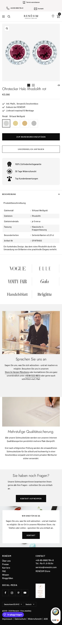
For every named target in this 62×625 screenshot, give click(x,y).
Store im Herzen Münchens (17, 372)
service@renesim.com (46, 567)
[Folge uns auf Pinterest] (18, 593)
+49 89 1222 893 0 (32, 375)
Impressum (7, 619)
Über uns (6, 561)
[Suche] (9, 16)
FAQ (4, 571)
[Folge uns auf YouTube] (25, 593)
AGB (46, 619)
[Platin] (34, 123)
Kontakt (41, 8)
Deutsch (29, 604)
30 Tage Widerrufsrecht (25, 171)
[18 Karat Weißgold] (6, 123)
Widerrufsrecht (35, 619)
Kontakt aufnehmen (31, 499)
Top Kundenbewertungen (26, 178)
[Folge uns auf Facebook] (5, 593)
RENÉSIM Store (43, 571)
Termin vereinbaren (33, 2)
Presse (5, 564)
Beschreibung (9, 194)
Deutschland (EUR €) (11, 604)
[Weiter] (58, 85)
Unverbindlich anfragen (31, 149)
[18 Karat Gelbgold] (15, 123)
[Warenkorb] (58, 16)
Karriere (6, 568)
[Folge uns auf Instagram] (12, 593)
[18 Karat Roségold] (25, 123)
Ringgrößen (7, 578)
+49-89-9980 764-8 (16, 8)
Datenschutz (20, 619)
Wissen (5, 575)
